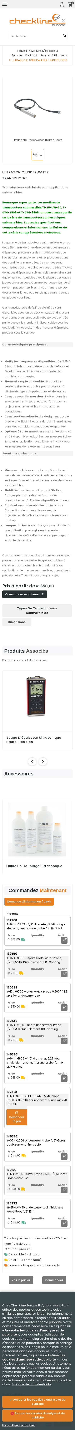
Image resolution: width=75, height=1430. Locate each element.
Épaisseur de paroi (24, 55)
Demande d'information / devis (29, 901)
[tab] (37, 610)
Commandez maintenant (23, 594)
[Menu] (4, 4)
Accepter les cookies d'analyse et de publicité (38, 1402)
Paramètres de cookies (18, 1425)
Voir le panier (21, 1280)
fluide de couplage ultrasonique (34, 866)
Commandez (54, 1280)
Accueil (22, 51)
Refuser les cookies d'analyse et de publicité (39, 1415)
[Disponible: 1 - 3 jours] (23, 939)
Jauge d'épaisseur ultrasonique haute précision (33, 740)
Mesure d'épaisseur (44, 51)
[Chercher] (64, 36)
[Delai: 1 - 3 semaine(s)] (21, 973)
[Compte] (62, 4)
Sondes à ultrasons (54, 55)
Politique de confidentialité (31, 1384)
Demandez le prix (16, 1119)
